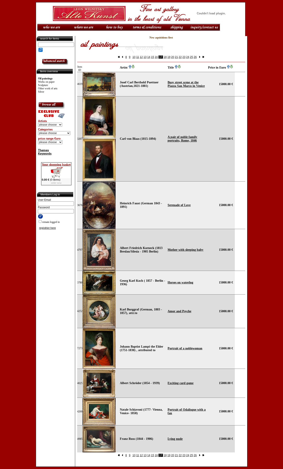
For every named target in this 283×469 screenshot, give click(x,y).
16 (156, 57)
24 (187, 57)
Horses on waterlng (180, 282)
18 (165, 57)
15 (152, 57)
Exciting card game (180, 383)
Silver (41, 91)
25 (191, 57)
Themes (43, 150)
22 (180, 57)
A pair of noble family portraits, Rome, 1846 (182, 138)
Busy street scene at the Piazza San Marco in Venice (186, 84)
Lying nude (175, 438)
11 (137, 57)
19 (168, 57)
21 (176, 57)
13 (145, 57)
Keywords (45, 153)
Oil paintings (45, 78)
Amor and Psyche (179, 311)
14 (148, 57)
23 (183, 57)
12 (141, 57)
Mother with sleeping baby (185, 249)
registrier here (47, 228)
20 (172, 57)
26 (195, 57)
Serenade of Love (179, 205)
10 (134, 57)
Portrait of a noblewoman (185, 348)
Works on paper (46, 81)
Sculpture (43, 85)
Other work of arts (47, 88)
